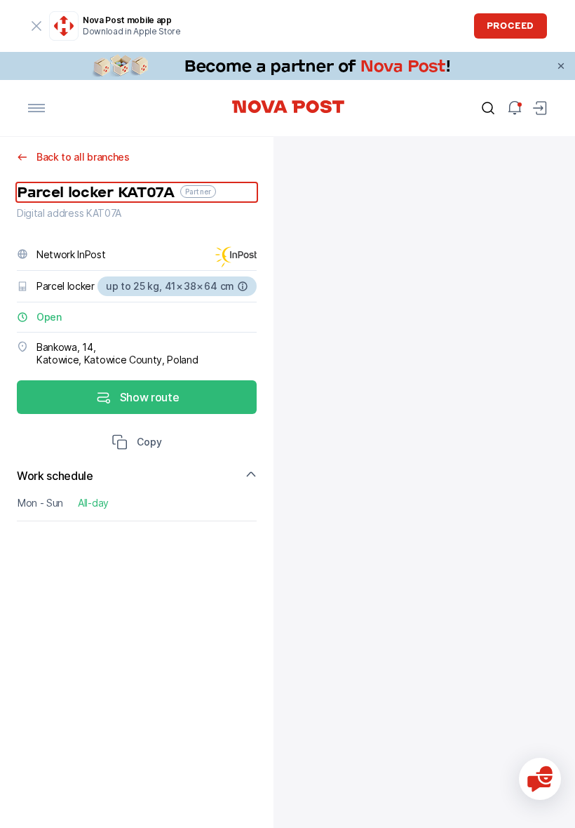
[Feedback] (540, 779)
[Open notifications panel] (515, 108)
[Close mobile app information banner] (36, 26)
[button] (136, 443)
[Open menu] (36, 108)
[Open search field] (488, 108)
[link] (287, 66)
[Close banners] (561, 66)
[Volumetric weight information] (242, 286)
